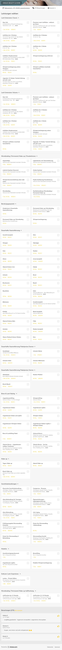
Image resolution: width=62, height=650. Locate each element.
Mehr (16, 25)
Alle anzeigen (18, 610)
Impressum (57, 647)
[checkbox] (28, 22)
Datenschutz (50, 647)
